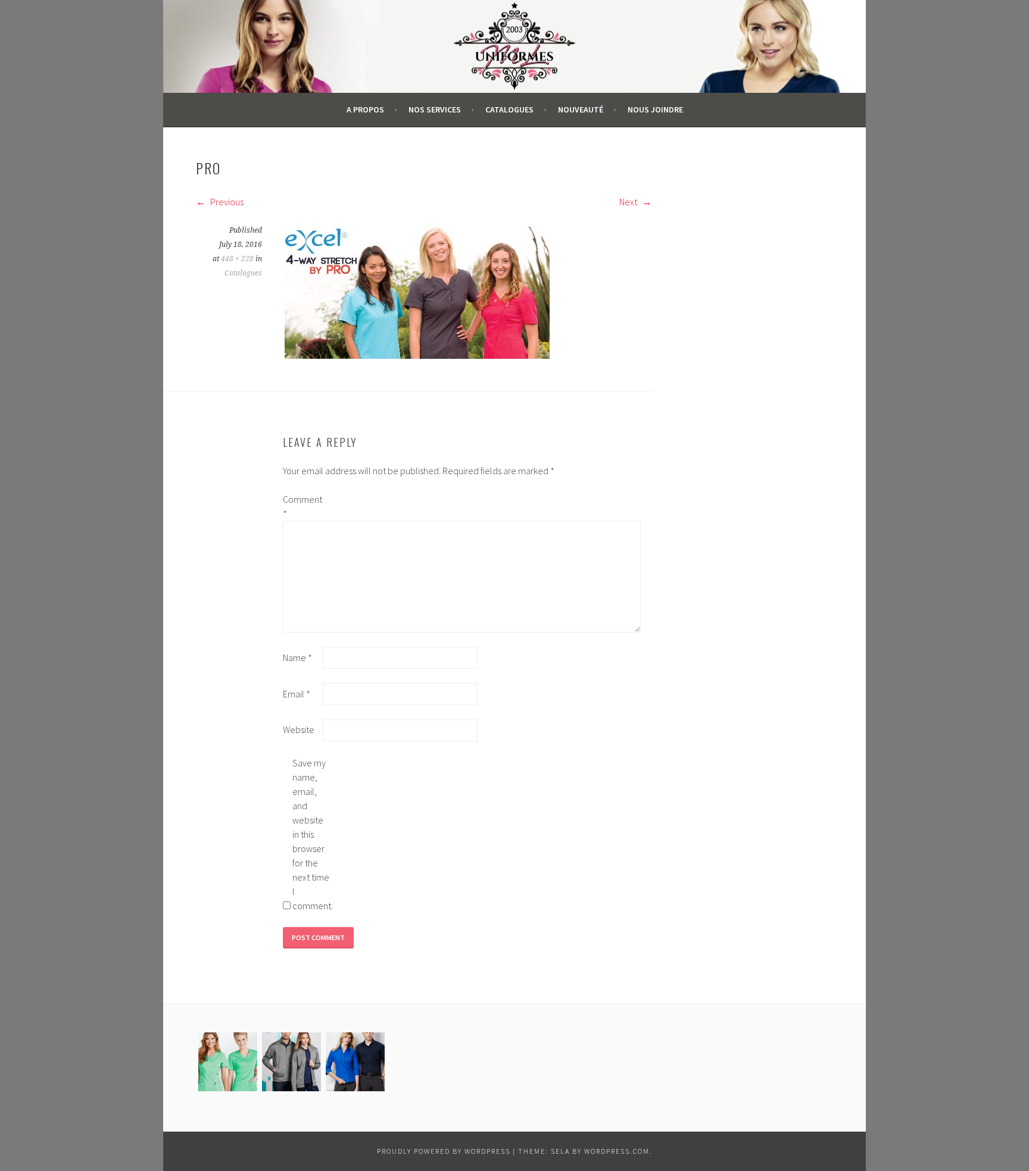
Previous (226, 202)
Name (297, 657)
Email (296, 694)
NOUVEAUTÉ (580, 109)
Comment (302, 506)
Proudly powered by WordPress (443, 1151)
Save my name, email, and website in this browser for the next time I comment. (311, 834)
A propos (365, 109)
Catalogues (509, 109)
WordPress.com (617, 1151)
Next (629, 202)
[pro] (416, 355)
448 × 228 (237, 259)
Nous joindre (655, 109)
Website (298, 729)
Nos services (435, 109)
